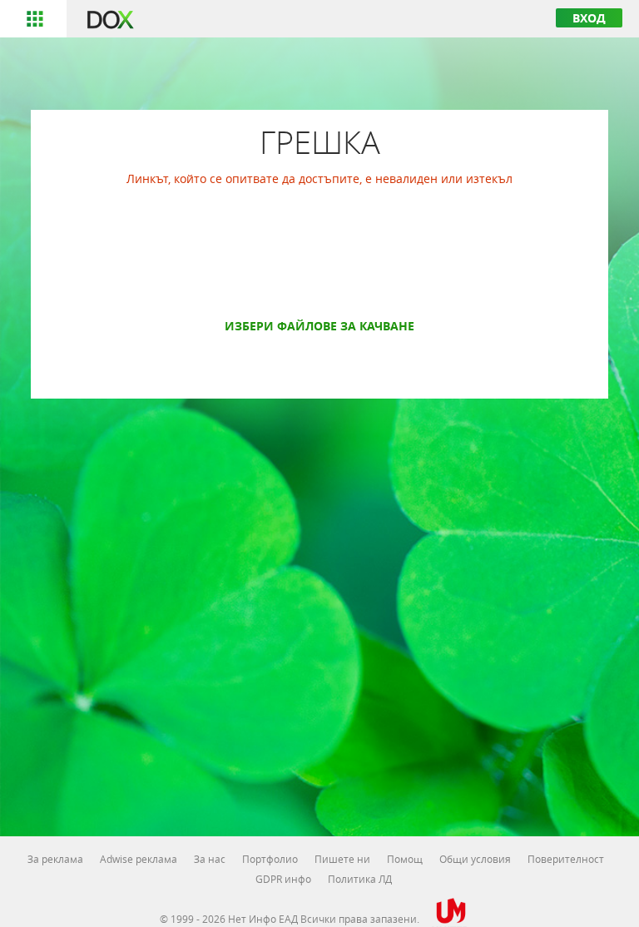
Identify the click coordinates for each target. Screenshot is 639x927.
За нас (209, 858)
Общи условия (475, 858)
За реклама (55, 858)
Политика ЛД (360, 878)
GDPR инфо (283, 878)
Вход (589, 18)
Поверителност (566, 858)
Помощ (405, 858)
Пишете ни (342, 858)
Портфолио (270, 858)
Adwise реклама (138, 858)
